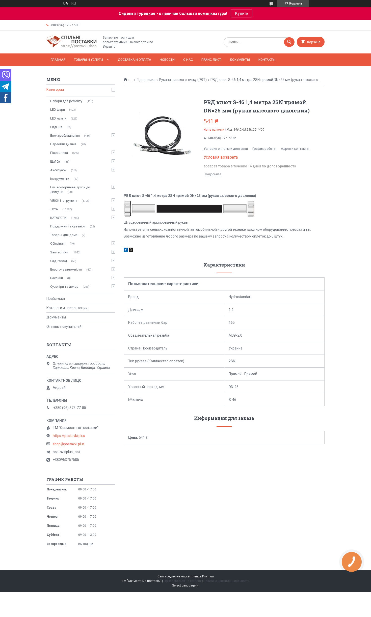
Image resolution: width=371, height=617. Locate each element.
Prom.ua (208, 576)
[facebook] (126, 250)
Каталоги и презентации (67, 308)
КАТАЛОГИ (58, 218)
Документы (240, 60)
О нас (188, 60)
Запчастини (59, 252)
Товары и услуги (88, 60)
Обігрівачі (57, 243)
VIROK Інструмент (63, 200)
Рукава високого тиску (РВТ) (183, 80)
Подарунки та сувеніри (68, 226)
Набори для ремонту (66, 101)
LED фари (57, 109)
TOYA (54, 209)
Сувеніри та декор (64, 286)
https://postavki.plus (69, 436)
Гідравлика (146, 80)
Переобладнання (63, 144)
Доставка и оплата (134, 60)
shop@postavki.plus (69, 444)
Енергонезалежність (66, 269)
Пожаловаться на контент (182, 581)
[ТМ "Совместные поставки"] (71, 47)
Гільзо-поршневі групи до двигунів (70, 189)
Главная (58, 60)
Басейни (56, 278)
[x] (131, 250)
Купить (241, 13)
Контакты (266, 60)
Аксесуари (58, 170)
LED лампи (58, 118)
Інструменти (59, 179)
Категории (55, 89)
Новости (167, 60)
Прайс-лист (211, 60)
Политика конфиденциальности (226, 581)
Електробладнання (65, 135)
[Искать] (289, 42)
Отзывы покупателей (64, 327)
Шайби (55, 161)
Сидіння (56, 127)
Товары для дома (63, 235)
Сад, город (58, 261)
